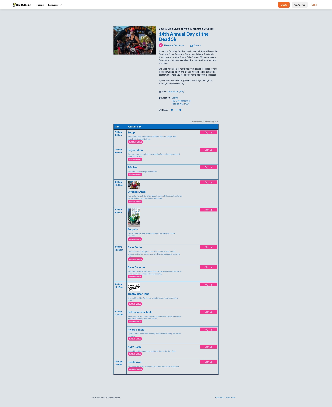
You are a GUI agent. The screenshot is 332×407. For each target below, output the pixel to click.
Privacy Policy (219, 397)
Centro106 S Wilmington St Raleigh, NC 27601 (181, 100)
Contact (197, 45)
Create (284, 5)
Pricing (40, 5)
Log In (314, 4)
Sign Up (208, 132)
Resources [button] (53, 5)
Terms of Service (230, 397)
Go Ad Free (299, 5)
